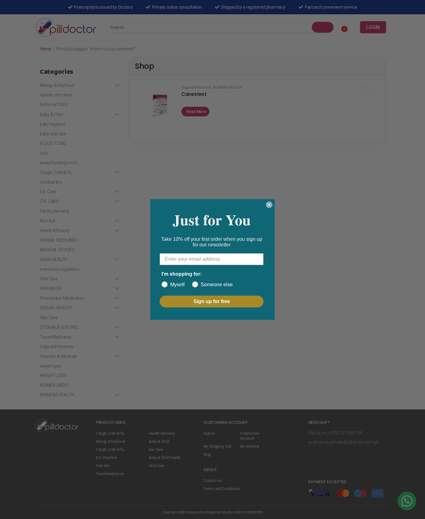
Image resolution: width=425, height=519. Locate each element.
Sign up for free (212, 301)
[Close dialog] (269, 205)
